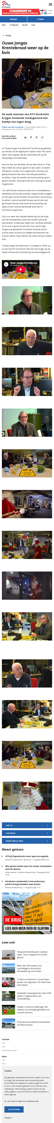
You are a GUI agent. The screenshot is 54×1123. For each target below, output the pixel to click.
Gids (3, 1047)
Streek (40, 19)
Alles (4, 25)
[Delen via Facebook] (31, 137)
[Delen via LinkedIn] (25, 137)
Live (3, 1043)
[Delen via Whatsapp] (42, 137)
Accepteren (14, 1109)
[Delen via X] (37, 137)
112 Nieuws (14, 25)
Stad (33, 25)
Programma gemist (9, 1050)
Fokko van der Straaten (12, 127)
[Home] (13, 4)
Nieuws (13, 19)
